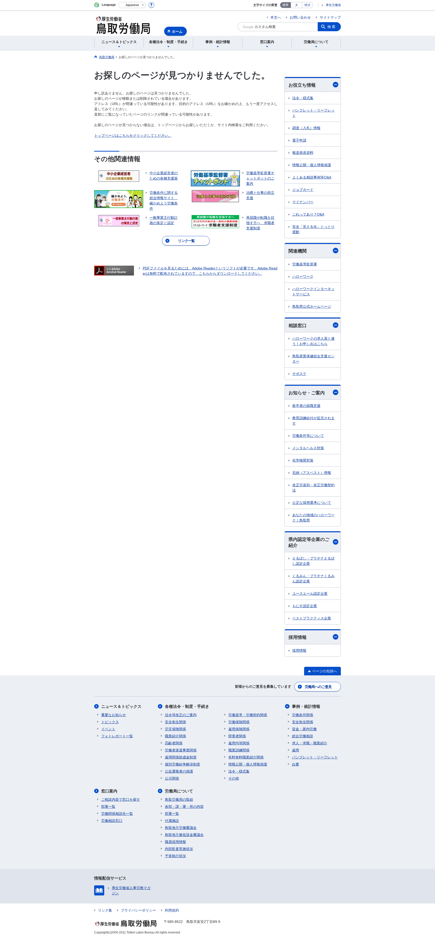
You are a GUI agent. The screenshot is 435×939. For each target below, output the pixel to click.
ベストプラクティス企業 (311, 618)
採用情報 (297, 637)
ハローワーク (302, 276)
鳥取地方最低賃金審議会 (184, 835)
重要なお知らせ (113, 715)
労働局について (179, 791)
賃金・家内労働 (304, 729)
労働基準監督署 (304, 264)
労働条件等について (308, 436)
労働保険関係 (238, 722)
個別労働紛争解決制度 (182, 764)
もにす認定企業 (304, 606)
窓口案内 (109, 791)
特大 (308, 5)
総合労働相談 (302, 736)
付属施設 (172, 821)
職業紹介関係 (175, 736)
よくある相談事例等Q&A (311, 177)
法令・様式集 (302, 98)
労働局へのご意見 (318, 687)
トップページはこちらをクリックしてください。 (133, 135)
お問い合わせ (300, 17)
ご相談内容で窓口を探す (120, 799)
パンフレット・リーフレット (313, 113)
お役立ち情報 (302, 85)
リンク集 (105, 910)
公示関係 (172, 778)
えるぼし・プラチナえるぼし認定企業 (313, 561)
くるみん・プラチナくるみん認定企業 (313, 578)
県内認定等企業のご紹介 (308, 542)
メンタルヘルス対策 (308, 448)
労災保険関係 (175, 729)
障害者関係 (237, 736)
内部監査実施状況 (179, 849)
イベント (108, 729)
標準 (285, 5)
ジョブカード (302, 190)
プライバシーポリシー (138, 910)
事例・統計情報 (306, 706)
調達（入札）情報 (306, 128)
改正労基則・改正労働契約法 (313, 487)
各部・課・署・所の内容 (184, 807)
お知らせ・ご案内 (306, 392)
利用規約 (172, 910)
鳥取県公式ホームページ (311, 306)
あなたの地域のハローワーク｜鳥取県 (313, 517)
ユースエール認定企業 (310, 594)
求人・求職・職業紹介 (309, 743)
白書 (295, 764)
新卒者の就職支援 (306, 406)
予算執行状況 (175, 856)
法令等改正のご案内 (181, 715)
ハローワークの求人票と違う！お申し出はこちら (313, 341)
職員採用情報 (175, 842)
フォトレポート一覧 (117, 736)
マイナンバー (302, 202)
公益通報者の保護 (179, 771)
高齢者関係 (174, 743)
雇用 (295, 750)
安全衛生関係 (175, 722)
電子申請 (299, 140)
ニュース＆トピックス (121, 706)
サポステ (299, 374)
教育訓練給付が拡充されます (313, 420)
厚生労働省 (333, 5)
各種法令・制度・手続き (187, 706)
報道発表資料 (302, 153)
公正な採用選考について (311, 503)
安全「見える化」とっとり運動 (313, 229)
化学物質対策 (302, 460)
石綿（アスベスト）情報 (311, 473)
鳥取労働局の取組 (179, 799)
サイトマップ (330, 17)
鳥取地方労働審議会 (181, 828)
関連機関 (297, 251)
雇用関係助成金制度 (181, 757)
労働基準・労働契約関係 (247, 715)
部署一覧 (108, 807)
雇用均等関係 (238, 743)
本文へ (275, 17)
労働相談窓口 (111, 821)
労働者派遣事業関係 (181, 750)
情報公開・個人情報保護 (311, 165)
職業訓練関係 (238, 750)
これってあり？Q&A (308, 214)
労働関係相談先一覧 (117, 814)
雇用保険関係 (238, 729)
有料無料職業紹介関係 (246, 757)
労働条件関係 (302, 715)
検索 (332, 27)
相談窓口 (297, 325)
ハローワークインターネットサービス (313, 291)
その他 (233, 778)
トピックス (110, 722)
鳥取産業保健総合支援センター (313, 358)
